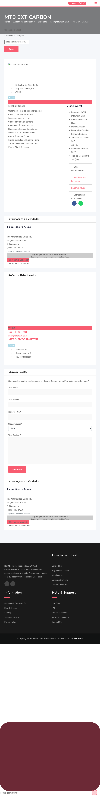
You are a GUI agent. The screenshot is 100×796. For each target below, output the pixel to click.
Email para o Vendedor (19, 263)
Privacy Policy (10, 622)
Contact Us (57, 622)
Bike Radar (78, 638)
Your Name (14, 387)
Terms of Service (11, 617)
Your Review (14, 435)
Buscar (12, 49)
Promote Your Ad (59, 584)
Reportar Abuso (78, 188)
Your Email (13, 399)
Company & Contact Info (15, 603)
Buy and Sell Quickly (60, 570)
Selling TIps (57, 566)
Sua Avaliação (15, 424)
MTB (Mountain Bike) (17, 336)
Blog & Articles (10, 608)
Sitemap (7, 613)
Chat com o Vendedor (19, 260)
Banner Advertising (60, 580)
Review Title (14, 412)
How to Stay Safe (59, 613)
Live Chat (56, 603)
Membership (57, 575)
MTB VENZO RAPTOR (23, 339)
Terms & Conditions (60, 617)
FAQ (53, 608)
